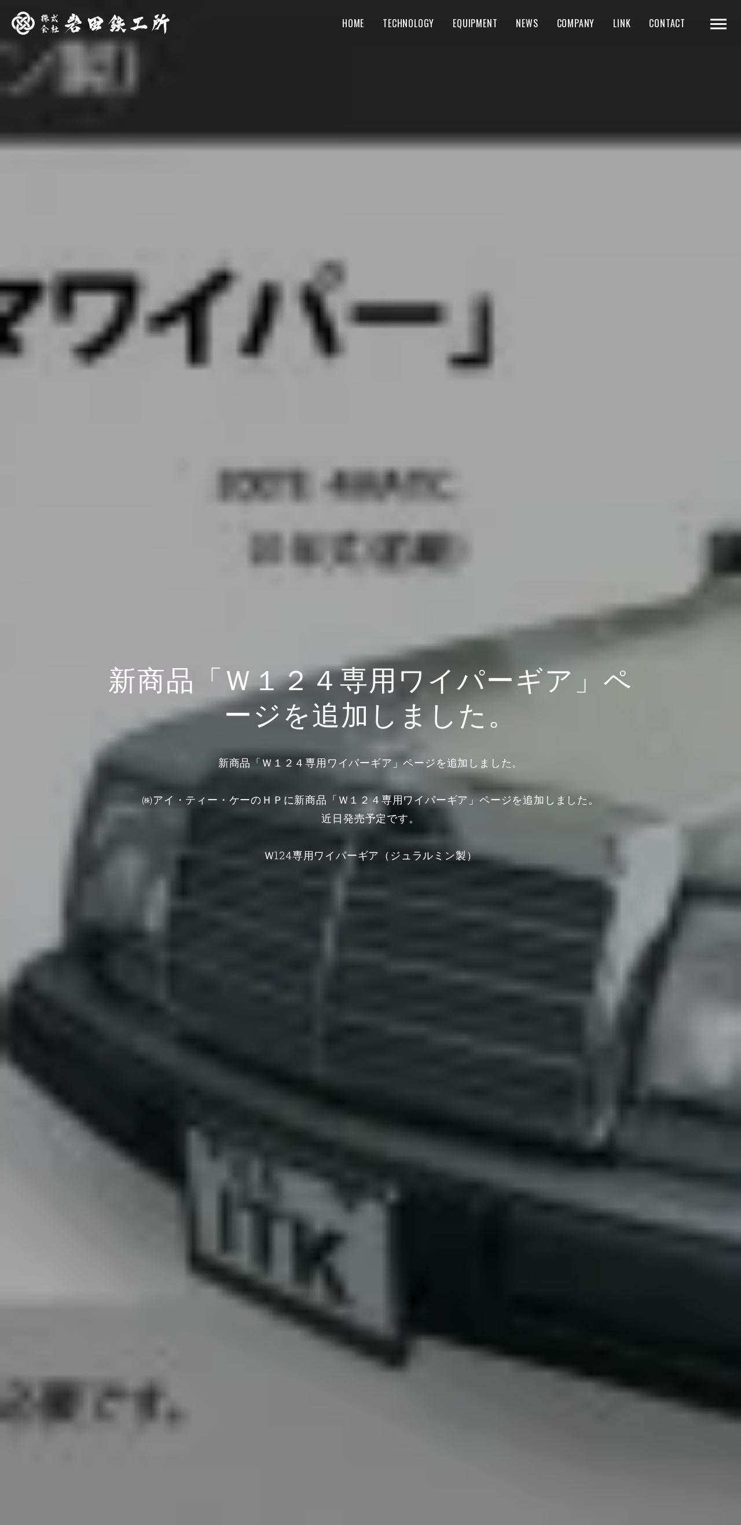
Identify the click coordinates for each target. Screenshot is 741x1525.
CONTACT (667, 23)
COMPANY (576, 23)
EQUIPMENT (475, 23)
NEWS (527, 23)
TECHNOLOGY (408, 23)
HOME (353, 23)
